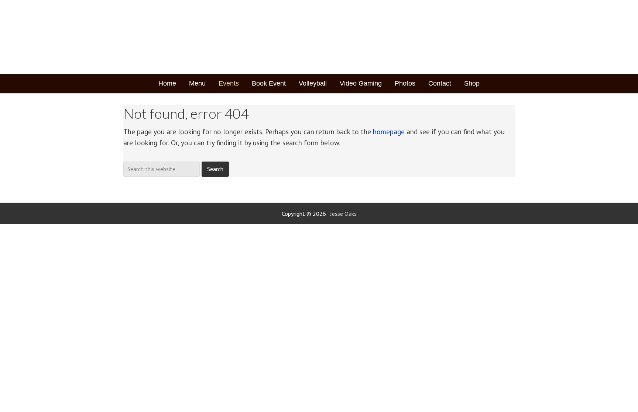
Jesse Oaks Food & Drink (169, 37)
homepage (389, 131)
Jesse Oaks (343, 213)
